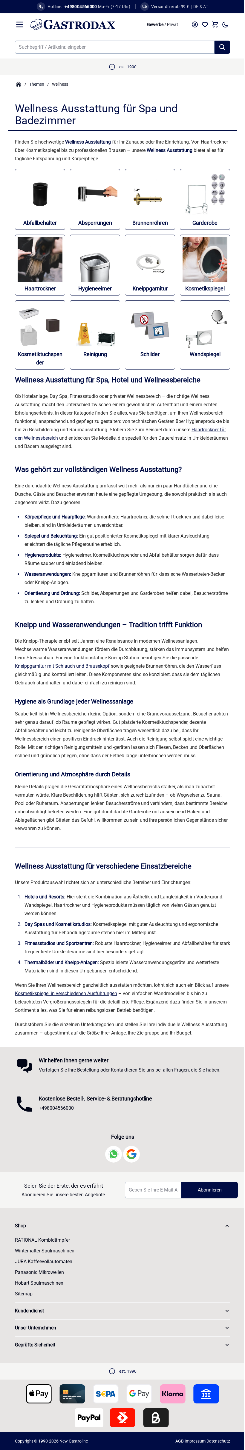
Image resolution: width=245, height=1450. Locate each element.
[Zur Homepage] (16, 84)
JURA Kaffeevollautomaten (41, 1261)
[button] (120, 1225)
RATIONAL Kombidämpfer (40, 1240)
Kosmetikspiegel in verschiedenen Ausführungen (64, 993)
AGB (177, 1441)
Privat (170, 24)
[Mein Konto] (192, 24)
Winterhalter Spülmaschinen (42, 1251)
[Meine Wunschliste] (203, 24)
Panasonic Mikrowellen (37, 1272)
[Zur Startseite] (83, 24)
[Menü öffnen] (17, 24)
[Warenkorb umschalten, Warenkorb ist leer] (213, 24)
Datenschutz (216, 1441)
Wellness (58, 84)
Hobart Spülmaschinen (37, 1283)
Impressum (193, 1441)
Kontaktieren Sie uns (130, 1070)
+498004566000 (54, 1108)
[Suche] (220, 47)
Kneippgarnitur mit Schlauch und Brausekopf (60, 666)
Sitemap (21, 1294)
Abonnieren (206, 1190)
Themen (34, 84)
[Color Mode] (223, 24)
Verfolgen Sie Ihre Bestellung (67, 1070)
